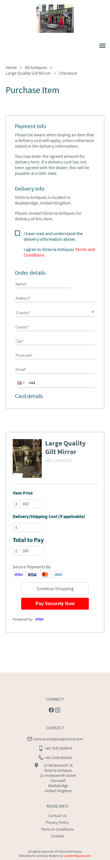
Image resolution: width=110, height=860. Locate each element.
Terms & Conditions (57, 829)
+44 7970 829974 (58, 748)
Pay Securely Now (55, 603)
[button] (20, 383)
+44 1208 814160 (58, 757)
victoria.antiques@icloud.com (58, 738)
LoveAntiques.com (77, 855)
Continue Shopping (55, 588)
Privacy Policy (57, 822)
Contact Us (57, 815)
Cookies (57, 835)
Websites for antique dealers (39, 855)
